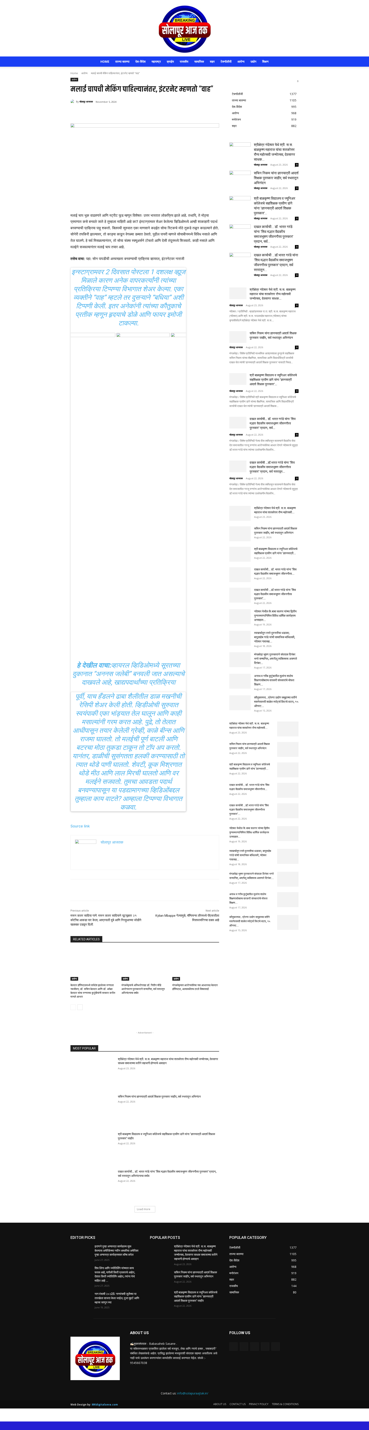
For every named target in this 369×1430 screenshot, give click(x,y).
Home (104, 61)
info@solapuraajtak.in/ (192, 1393)
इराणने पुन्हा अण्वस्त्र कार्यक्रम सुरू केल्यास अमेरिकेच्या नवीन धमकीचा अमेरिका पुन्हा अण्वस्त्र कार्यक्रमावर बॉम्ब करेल (116, 1250)
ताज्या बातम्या (122, 61)
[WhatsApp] (130, 112)
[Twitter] (111, 112)
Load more (143, 1209)
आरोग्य (241, 61)
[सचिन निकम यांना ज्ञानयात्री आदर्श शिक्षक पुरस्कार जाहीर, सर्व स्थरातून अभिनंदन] (92, 1110)
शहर (212, 61)
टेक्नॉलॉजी (226, 61)
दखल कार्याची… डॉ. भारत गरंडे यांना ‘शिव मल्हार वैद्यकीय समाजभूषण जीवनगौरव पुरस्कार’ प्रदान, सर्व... (273, 423)
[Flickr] (254, 1346)
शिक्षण (265, 61)
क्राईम (170, 61)
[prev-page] (73, 1007)
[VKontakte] (275, 1346)
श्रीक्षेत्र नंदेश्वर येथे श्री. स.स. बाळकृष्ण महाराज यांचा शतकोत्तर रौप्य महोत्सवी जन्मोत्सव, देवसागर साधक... (273, 294)
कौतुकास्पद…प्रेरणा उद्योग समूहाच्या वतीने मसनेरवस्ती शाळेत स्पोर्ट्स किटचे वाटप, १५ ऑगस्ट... (276, 702)
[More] (140, 112)
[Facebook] (101, 112)
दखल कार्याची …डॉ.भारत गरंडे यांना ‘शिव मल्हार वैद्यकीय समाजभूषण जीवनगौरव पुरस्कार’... (275, 594)
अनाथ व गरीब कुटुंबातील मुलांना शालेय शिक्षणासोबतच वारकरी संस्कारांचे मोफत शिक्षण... (274, 680)
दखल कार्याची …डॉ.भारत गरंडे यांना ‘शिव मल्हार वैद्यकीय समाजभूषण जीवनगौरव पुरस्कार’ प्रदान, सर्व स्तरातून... (272, 467)
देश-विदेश (140, 61)
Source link (80, 826)
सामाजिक (199, 61)
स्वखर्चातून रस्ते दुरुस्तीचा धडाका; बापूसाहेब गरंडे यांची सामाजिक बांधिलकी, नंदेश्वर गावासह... (274, 637)
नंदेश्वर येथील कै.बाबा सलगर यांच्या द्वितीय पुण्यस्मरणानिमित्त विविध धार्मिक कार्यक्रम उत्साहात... (275, 616)
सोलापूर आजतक (86, 101)
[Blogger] (233, 1346)
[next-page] (80, 1007)
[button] (293, 62)
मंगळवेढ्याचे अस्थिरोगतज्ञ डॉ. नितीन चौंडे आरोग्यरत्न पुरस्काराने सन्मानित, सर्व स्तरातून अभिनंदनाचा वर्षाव (143, 989)
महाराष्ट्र (156, 61)
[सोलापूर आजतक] (184, 28)
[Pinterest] (121, 112)
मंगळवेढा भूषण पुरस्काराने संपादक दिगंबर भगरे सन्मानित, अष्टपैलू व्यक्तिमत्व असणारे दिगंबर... (275, 659)
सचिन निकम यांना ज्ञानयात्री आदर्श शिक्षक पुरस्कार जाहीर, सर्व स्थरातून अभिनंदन (159, 1096)
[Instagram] (265, 1346)
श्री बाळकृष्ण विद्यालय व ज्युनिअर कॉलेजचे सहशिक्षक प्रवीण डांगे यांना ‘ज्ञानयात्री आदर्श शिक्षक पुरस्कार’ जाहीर (195, 1296)
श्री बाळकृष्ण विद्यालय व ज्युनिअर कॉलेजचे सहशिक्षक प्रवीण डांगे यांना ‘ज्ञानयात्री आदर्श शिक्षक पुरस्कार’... (273, 379)
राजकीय (184, 61)
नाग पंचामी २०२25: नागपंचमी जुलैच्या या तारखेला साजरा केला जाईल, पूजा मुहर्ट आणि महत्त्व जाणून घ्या (117, 1298)
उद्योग (253, 61)
